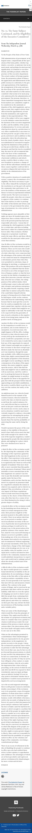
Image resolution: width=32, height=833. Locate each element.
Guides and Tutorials (9, 811)
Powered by (16, 807)
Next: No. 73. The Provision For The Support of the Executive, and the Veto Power (18, 830)
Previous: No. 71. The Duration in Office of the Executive (14, 825)
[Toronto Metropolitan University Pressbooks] (5, 5)
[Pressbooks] (16, 803)
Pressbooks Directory (22, 811)
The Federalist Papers (16, 12)
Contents (6, 18)
